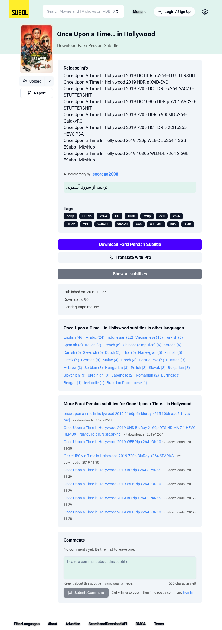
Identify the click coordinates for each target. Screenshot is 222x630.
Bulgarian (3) (179, 367)
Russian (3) (175, 360)
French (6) (112, 345)
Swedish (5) (93, 352)
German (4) (90, 360)
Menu (138, 11)
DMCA (140, 624)
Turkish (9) (174, 337)
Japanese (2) (123, 375)
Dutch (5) (113, 352)
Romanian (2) (147, 375)
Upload (35, 81)
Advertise (73, 624)
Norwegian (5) (150, 352)
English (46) (74, 337)
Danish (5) (72, 352)
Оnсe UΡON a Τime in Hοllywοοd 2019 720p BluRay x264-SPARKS (119, 456)
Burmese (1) (171, 375)
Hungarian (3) (117, 367)
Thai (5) (129, 352)
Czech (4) (129, 360)
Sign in (188, 593)
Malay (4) (111, 360)
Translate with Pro (133, 257)
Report (40, 93)
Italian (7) (93, 345)
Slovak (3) (157, 367)
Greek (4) (71, 360)
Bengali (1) (73, 383)
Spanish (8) (73, 345)
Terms (159, 624)
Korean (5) (172, 345)
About (52, 624)
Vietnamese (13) (149, 337)
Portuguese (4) (151, 360)
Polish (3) (139, 367)
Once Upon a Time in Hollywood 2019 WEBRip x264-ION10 (112, 442)
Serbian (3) (93, 367)
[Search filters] (116, 11)
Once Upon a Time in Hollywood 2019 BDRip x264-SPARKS (112, 470)
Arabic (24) (95, 337)
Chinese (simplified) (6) (142, 345)
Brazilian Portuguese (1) (127, 383)
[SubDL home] (19, 9)
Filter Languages (26, 624)
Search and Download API (108, 624)
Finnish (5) (173, 352)
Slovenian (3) (75, 375)
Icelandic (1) (94, 383)
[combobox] (83, 11)
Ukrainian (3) (98, 375)
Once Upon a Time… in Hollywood (106, 34)
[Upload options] (49, 81)
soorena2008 (105, 174)
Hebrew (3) (73, 367)
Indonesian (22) (120, 337)
